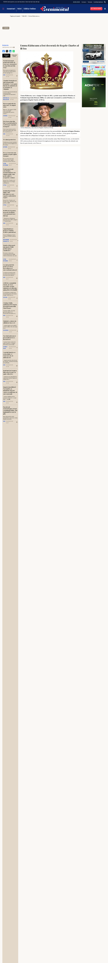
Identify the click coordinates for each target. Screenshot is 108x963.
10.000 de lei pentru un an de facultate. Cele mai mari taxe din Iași (21, 1)
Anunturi (11, 8)
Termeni (90, 2)
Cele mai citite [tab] (14, 55)
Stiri (19, 8)
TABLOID (24, 16)
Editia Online (30, 8)
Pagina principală (15, 16)
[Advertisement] (24, 30)
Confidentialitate (98, 2)
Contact (84, 2)
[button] (2, 1)
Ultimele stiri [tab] (6, 55)
